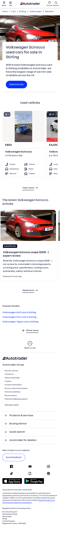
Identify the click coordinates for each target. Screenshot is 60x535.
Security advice (11, 371)
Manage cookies (12, 405)
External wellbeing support (16, 399)
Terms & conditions (12, 392)
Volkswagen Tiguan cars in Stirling (20, 322)
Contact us (9, 374)
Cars (13, 11)
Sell (10, 5)
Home (5, 11)
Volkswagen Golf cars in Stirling (19, 312)
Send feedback (14, 457)
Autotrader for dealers (23, 440)
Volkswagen (35, 11)
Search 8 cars (16, 84)
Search (56, 5)
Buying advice (18, 423)
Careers (8, 381)
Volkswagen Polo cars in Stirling (19, 317)
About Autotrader (12, 378)
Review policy (11, 395)
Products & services (21, 415)
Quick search (17, 432)
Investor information (13, 385)
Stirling (22, 11)
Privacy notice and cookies (16, 388)
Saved (49, 5)
